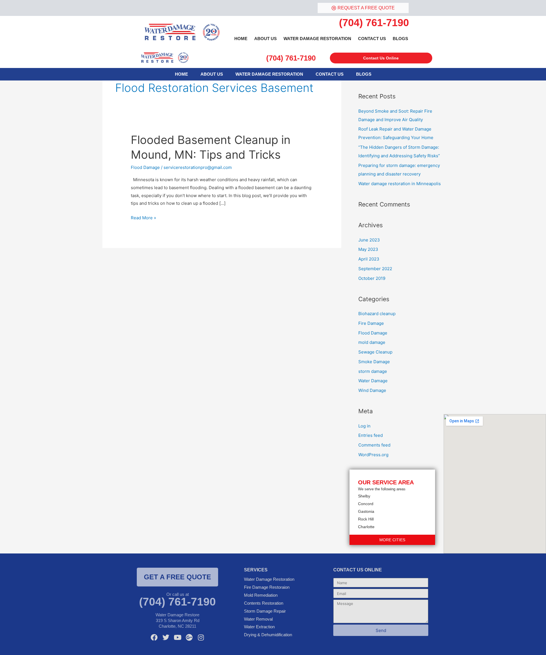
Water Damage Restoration (317, 38)
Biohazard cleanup (377, 313)
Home (240, 38)
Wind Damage (372, 390)
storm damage (372, 371)
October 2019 (371, 278)
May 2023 (368, 249)
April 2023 (368, 259)
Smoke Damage (374, 361)
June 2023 (369, 240)
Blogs (400, 38)
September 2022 (375, 268)
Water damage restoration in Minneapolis (399, 183)
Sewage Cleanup (375, 352)
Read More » (143, 217)
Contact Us (372, 38)
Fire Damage (371, 323)
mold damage (371, 342)
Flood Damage (145, 167)
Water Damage (373, 380)
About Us (265, 38)
